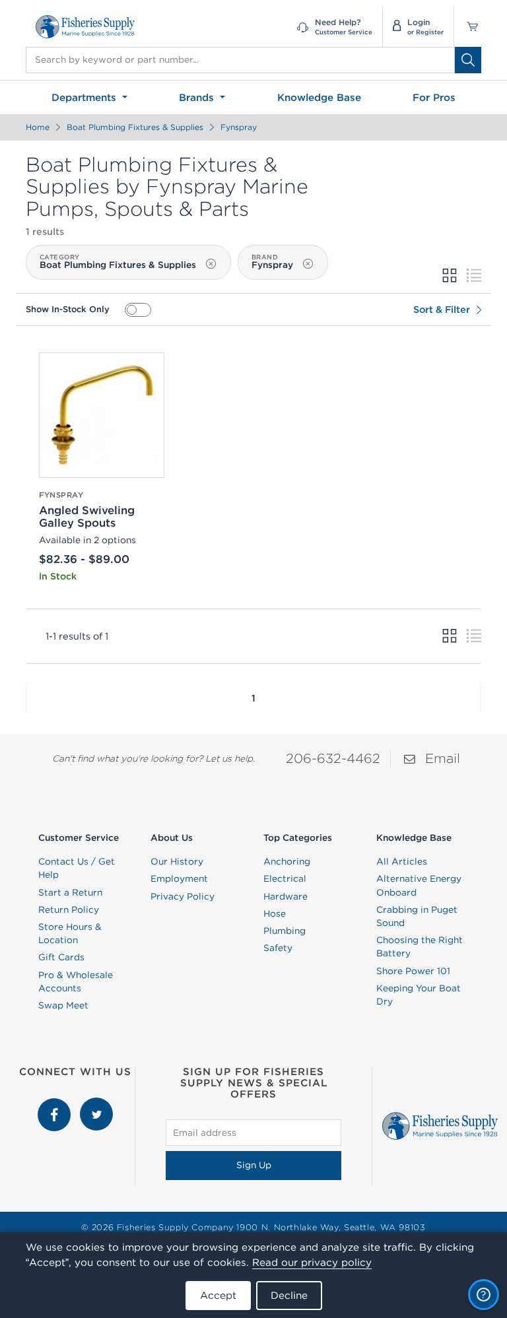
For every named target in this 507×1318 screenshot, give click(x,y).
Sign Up (253, 1165)
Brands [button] (198, 97)
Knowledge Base (319, 97)
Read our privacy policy (312, 1262)
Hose (274, 913)
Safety (277, 948)
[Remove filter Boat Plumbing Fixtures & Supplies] (210, 263)
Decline (289, 1295)
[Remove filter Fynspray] (307, 263)
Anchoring (286, 861)
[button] (26, 698)
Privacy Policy (183, 896)
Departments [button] (85, 97)
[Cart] (467, 27)
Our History (177, 861)
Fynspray (238, 127)
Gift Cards (61, 957)
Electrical (284, 878)
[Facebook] (55, 1104)
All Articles (401, 861)
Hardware (285, 896)
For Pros (434, 97)
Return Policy (68, 909)
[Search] (468, 60)
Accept (218, 1295)
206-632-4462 (333, 758)
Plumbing (284, 931)
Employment (179, 878)
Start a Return (70, 892)
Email (442, 758)
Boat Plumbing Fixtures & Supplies (135, 127)
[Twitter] (96, 1104)
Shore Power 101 (413, 971)
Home (38, 127)
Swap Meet (63, 1005)
